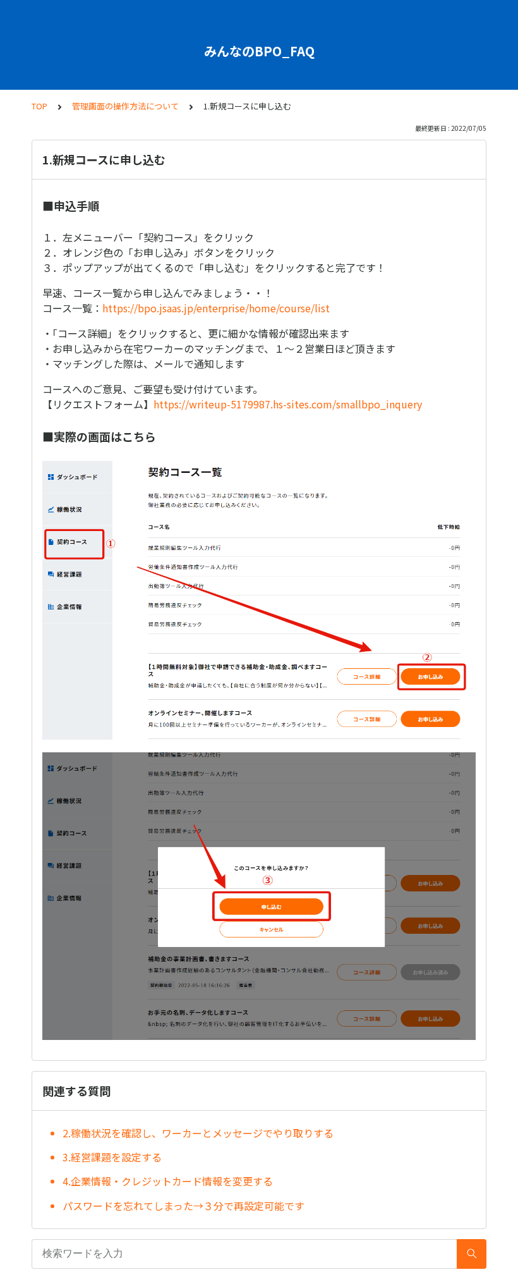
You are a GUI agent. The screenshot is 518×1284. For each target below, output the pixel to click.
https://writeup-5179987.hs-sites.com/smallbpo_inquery (288, 404)
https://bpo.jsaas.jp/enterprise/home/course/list (216, 307)
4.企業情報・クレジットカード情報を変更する (168, 1181)
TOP (39, 106)
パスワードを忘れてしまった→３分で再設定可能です (183, 1205)
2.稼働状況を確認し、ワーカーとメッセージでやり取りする (198, 1132)
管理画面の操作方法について (125, 106)
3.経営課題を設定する (112, 1157)
